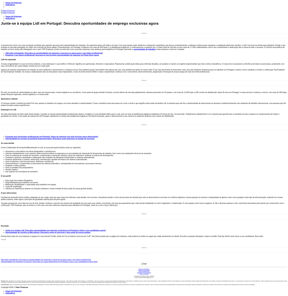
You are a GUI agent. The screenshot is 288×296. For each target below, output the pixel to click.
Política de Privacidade (144, 270)
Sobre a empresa (144, 274)
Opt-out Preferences (144, 271)
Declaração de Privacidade (144, 272)
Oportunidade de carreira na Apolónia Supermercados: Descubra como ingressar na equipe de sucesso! (50, 139)
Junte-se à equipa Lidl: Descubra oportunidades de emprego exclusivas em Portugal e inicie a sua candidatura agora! (55, 230)
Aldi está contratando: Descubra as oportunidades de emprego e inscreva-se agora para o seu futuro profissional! (54, 53)
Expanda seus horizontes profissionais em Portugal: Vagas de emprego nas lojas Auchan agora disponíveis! (51, 137)
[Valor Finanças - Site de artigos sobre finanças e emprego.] (8, 12)
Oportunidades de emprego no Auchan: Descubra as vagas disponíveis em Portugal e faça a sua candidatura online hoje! (49, 262)
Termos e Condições (144, 269)
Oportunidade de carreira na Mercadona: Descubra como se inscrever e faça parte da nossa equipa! (47, 232)
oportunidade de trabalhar (145, 49)
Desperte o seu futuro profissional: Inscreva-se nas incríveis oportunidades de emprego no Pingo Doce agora (52, 55)
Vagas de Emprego (13, 3)
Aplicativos (10, 5)
